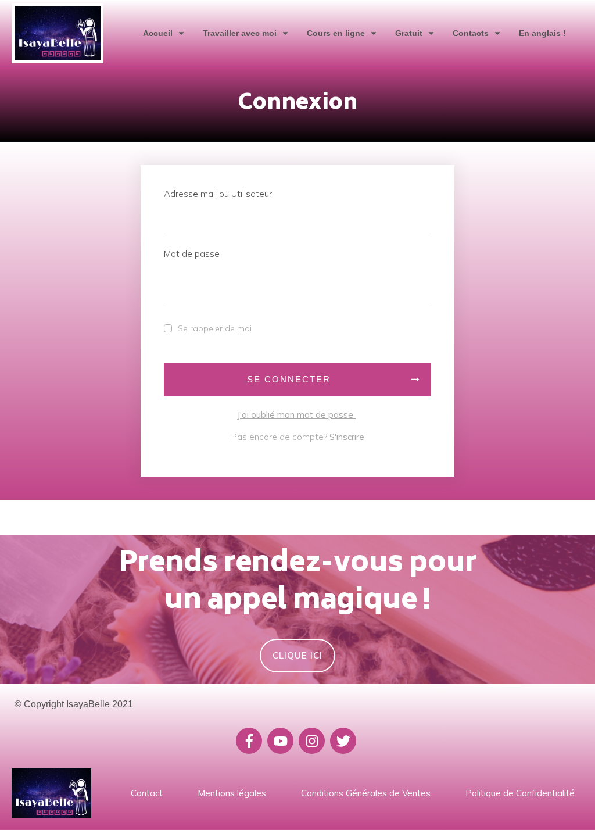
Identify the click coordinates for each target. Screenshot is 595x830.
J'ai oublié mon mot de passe (296, 414)
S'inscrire (346, 436)
